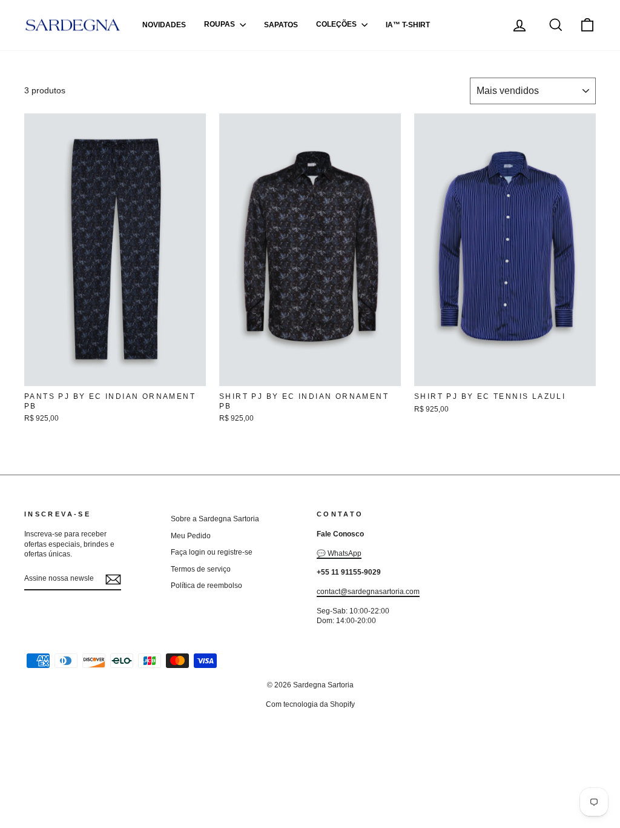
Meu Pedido (191, 536)
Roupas (220, 25)
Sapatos (281, 25)
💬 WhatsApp (339, 553)
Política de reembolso (206, 585)
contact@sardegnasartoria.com (368, 591)
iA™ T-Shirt (408, 25)
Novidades (164, 25)
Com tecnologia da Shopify (310, 704)
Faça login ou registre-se (211, 552)
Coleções (337, 25)
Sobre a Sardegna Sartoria (215, 519)
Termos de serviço (201, 569)
